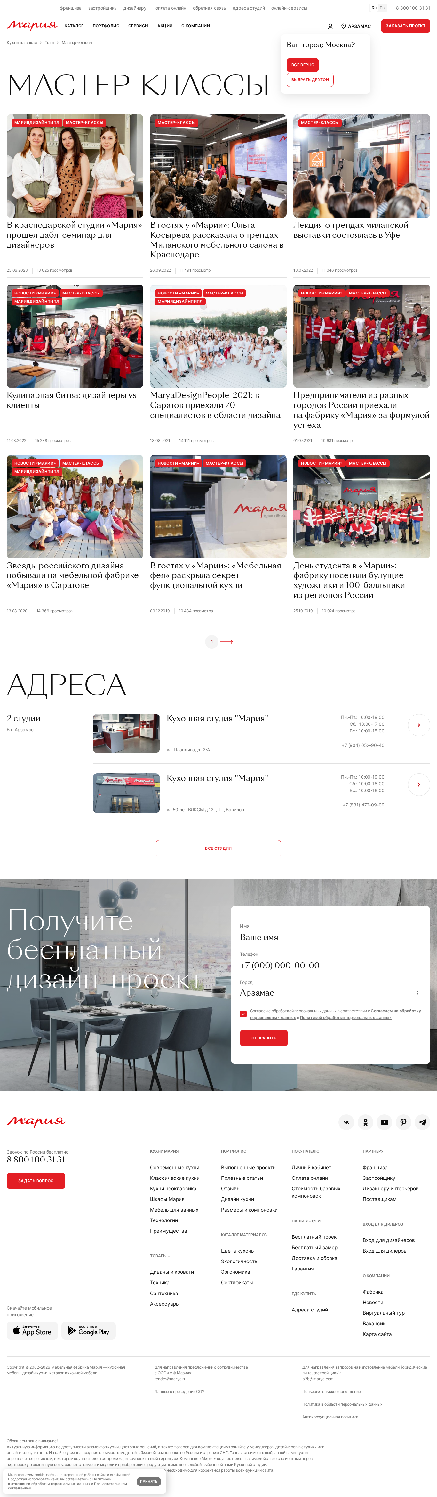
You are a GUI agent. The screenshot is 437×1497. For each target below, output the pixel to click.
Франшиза (375, 1167)
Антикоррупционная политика (330, 1416)
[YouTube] (384, 1122)
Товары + (160, 1255)
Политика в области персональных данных (342, 1404)
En (382, 7)
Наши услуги (306, 1221)
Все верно (302, 64)
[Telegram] (422, 1122)
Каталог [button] (74, 25)
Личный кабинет (311, 1167)
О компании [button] (195, 25)
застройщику (102, 8)
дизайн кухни (34, 1372)
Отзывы (231, 1189)
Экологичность (239, 1261)
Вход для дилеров (383, 1224)
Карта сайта (377, 1334)
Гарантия (303, 1269)
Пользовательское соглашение (331, 1391)
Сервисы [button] (138, 25)
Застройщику (379, 1178)
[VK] (346, 1122)
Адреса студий (310, 1310)
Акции (164, 25)
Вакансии (374, 1323)
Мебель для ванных (174, 1210)
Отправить (263, 1038)
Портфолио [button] (106, 25)
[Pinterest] (403, 1122)
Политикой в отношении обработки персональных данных (59, 1481)
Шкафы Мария (167, 1199)
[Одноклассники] (365, 1122)
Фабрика (373, 1292)
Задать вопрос (36, 1181)
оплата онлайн (170, 8)
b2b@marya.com (317, 1379)
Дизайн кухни (237, 1199)
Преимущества (168, 1231)
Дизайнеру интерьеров (391, 1189)
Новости (373, 1302)
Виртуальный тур (384, 1313)
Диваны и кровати (172, 1272)
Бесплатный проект (315, 1237)
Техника (160, 1282)
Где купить (304, 1293)
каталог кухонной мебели (73, 1372)
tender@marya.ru (170, 1379)
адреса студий (249, 8)
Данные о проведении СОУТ (181, 1391)
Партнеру (373, 1151)
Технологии (164, 1220)
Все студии (218, 848)
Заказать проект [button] (405, 25)
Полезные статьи (242, 1178)
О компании (376, 1275)
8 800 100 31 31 (413, 8)
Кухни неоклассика (173, 1189)
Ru (374, 7)
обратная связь (209, 8)
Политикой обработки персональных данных (346, 1017)
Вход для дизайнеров (389, 1240)
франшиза (71, 8)
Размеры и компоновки (249, 1210)
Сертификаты (237, 1282)
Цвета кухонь (237, 1251)
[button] (355, 25)
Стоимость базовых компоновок (316, 1192)
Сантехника (164, 1293)
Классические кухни (175, 1178)
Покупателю (306, 1151)
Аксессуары (165, 1304)
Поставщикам (380, 1199)
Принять (148, 1481)
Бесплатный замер (315, 1248)
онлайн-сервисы (289, 8)
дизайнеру (135, 8)
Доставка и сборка (315, 1258)
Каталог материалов (244, 1234)
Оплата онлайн (310, 1178)
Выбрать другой (310, 79)
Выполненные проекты (249, 1167)
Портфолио (233, 1151)
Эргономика (235, 1272)
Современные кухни (174, 1167)
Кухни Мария (164, 1151)
